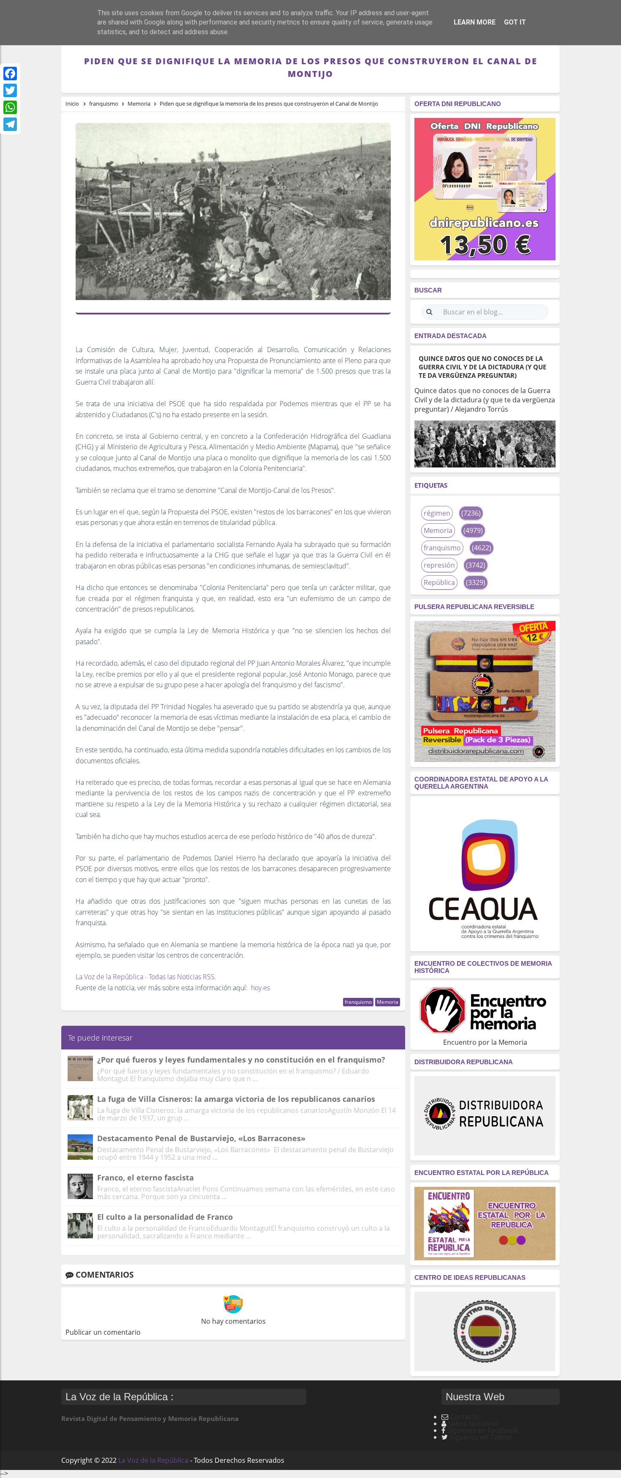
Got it (515, 22)
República (439, 582)
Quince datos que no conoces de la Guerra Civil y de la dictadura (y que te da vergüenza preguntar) (482, 367)
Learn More (475, 22)
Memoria (387, 1001)
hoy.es (260, 987)
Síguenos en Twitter (480, 1437)
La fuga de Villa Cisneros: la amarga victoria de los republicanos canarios (236, 1099)
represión (439, 565)
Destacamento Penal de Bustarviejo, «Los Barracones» (201, 1138)
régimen (437, 513)
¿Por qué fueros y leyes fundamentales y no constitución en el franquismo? (241, 1060)
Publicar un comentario (103, 1332)
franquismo (358, 1001)
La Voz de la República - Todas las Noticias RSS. (146, 976)
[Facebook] (10, 73)
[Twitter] (10, 90)
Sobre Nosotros (473, 1423)
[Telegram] (10, 124)
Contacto (464, 1416)
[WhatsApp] (10, 107)
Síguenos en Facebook (482, 1430)
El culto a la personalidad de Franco (165, 1217)
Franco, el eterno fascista (145, 1177)
